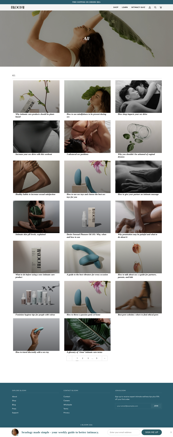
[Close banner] (171, 432)
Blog (14, 405)
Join (156, 406)
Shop (14, 401)
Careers (67, 401)
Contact (67, 397)
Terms (66, 409)
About (14, 397)
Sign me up (151, 432)
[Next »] (105, 358)
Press (14, 409)
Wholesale (68, 405)
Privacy (67, 413)
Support (15, 413)
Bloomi (85, 425)
